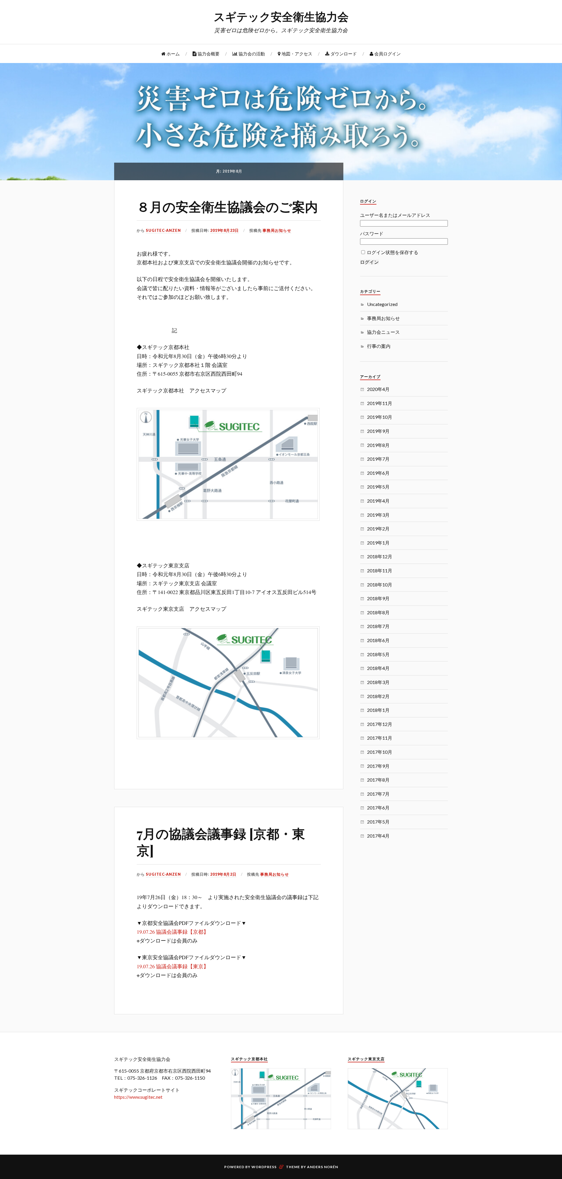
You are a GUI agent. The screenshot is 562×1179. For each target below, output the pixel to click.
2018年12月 (379, 556)
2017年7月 (378, 794)
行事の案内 (378, 346)
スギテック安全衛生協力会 (281, 16)
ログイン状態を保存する (392, 252)
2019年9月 (378, 431)
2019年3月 (378, 515)
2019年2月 (378, 528)
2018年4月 (378, 668)
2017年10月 (379, 752)
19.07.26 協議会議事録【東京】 (173, 966)
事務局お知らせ (277, 230)
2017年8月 (378, 779)
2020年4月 (378, 389)
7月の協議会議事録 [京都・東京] (221, 841)
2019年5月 (378, 486)
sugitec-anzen (163, 230)
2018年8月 (378, 612)
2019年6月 (378, 473)
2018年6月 (378, 640)
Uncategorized (382, 304)
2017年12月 (379, 724)
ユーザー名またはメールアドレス (395, 215)
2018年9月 (378, 598)
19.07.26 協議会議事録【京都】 (173, 931)
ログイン (369, 262)
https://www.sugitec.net (138, 1097)
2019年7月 (378, 459)
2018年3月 (378, 682)
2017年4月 (378, 835)
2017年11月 (379, 738)
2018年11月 (379, 570)
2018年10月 (379, 584)
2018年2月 (378, 696)
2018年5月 (378, 654)
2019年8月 (378, 445)
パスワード (371, 233)
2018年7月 (378, 626)
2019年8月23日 (224, 230)
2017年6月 (378, 807)
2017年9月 (378, 766)
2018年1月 (378, 710)
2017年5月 (378, 821)
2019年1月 (378, 542)
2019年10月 (379, 417)
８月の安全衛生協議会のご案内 (227, 206)
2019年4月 (378, 500)
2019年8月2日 (223, 874)
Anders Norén (322, 1167)
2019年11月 (379, 403)
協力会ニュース (383, 332)
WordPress (264, 1167)
